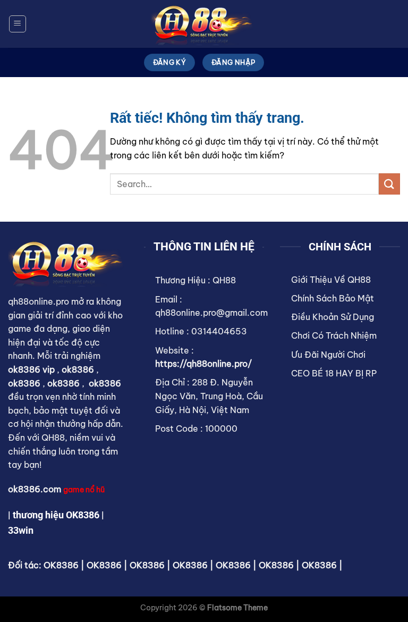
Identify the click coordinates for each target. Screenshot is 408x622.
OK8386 (61, 565)
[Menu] (17, 23)
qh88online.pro (38, 301)
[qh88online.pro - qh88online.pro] (204, 24)
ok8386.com (34, 489)
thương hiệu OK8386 (56, 514)
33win (20, 530)
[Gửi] (389, 183)
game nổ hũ (84, 489)
